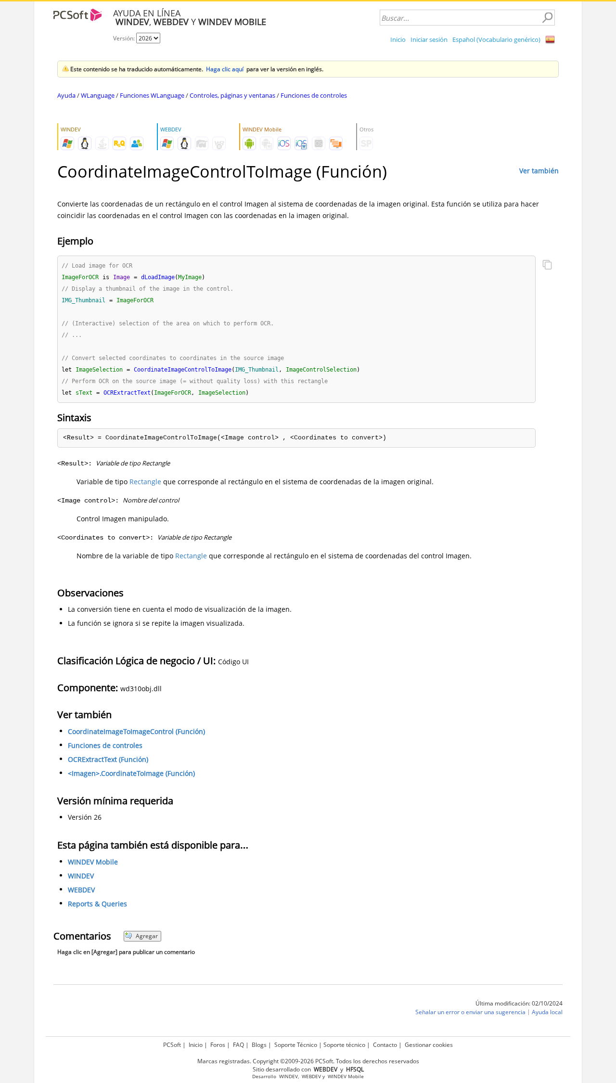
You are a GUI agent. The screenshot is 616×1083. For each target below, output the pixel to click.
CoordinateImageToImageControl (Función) (136, 731)
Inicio (398, 39)
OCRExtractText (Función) (108, 759)
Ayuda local (547, 1012)
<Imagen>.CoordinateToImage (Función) (131, 773)
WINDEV (81, 875)
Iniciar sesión (429, 39)
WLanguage (98, 95)
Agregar (147, 936)
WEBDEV (81, 889)
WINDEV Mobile (93, 861)
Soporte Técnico (295, 1045)
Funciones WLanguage (152, 95)
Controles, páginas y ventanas (232, 95)
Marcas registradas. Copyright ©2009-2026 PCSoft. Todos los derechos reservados (308, 1061)
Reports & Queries (97, 903)
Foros (217, 1045)
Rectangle (145, 481)
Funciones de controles (314, 95)
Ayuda (66, 95)
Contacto (385, 1045)
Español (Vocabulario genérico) (496, 39)
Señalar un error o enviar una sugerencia (470, 1012)
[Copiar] (547, 265)
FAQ (238, 1045)
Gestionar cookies (429, 1045)
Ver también (539, 170)
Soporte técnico (344, 1045)
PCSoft (172, 1045)
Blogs (259, 1045)
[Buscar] (547, 18)
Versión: (124, 38)
